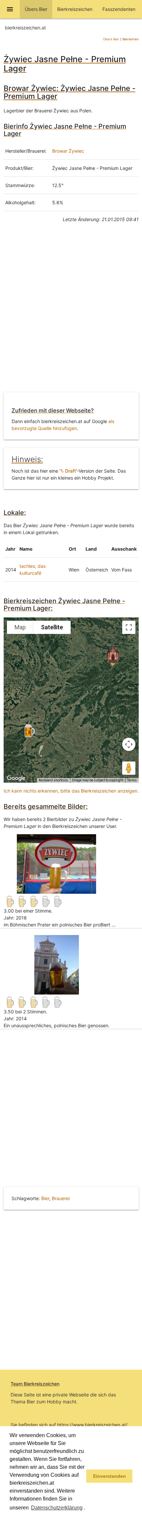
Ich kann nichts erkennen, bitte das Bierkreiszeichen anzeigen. (71, 791)
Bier (45, 1198)
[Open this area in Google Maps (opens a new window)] (16, 778)
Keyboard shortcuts (53, 780)
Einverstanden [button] (109, 1476)
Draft (70, 471)
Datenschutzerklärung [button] (57, 1507)
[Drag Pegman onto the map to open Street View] (128, 768)
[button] (11, 1517)
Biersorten (131, 39)
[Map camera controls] (128, 744)
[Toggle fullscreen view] (128, 627)
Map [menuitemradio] (20, 627)
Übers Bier (111, 39)
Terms (132, 780)
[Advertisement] (71, 312)
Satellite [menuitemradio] (52, 627)
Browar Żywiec (68, 151)
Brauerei (61, 1198)
